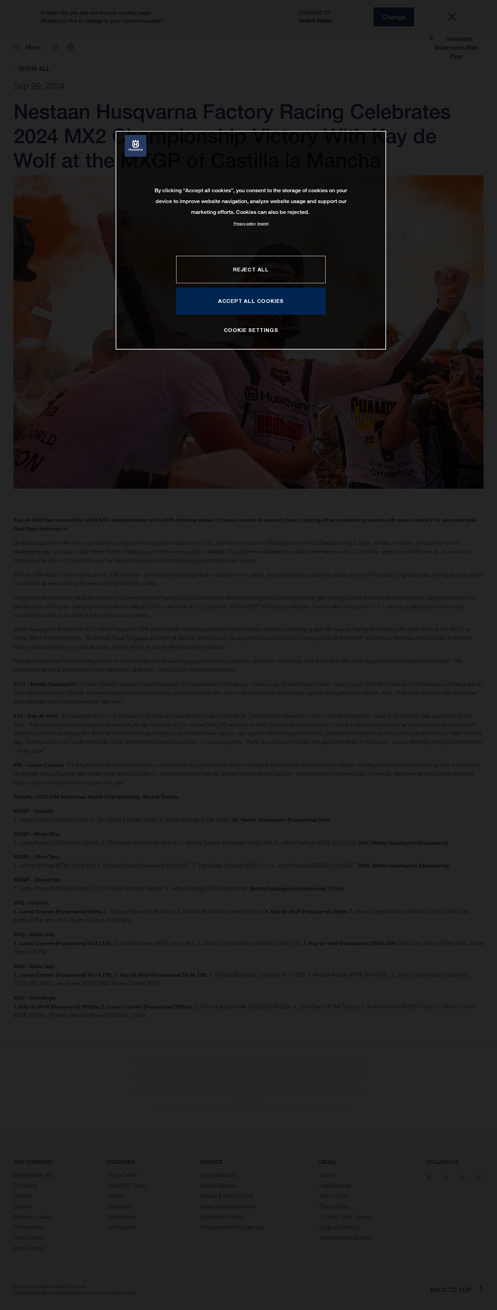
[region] (251, 240)
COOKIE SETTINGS (251, 330)
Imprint (262, 223)
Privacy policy (245, 223)
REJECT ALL (251, 269)
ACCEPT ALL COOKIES (251, 301)
